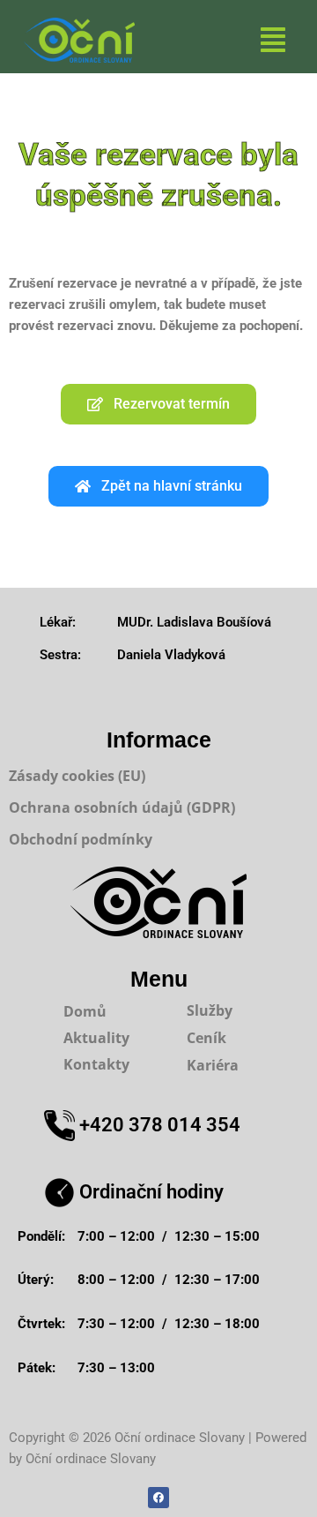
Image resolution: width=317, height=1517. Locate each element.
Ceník (206, 1038)
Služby (209, 1010)
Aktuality (96, 1038)
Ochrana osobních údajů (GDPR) (122, 807)
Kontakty (96, 1064)
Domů (85, 1011)
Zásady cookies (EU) (77, 775)
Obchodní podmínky (80, 839)
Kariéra (213, 1065)
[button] (273, 40)
